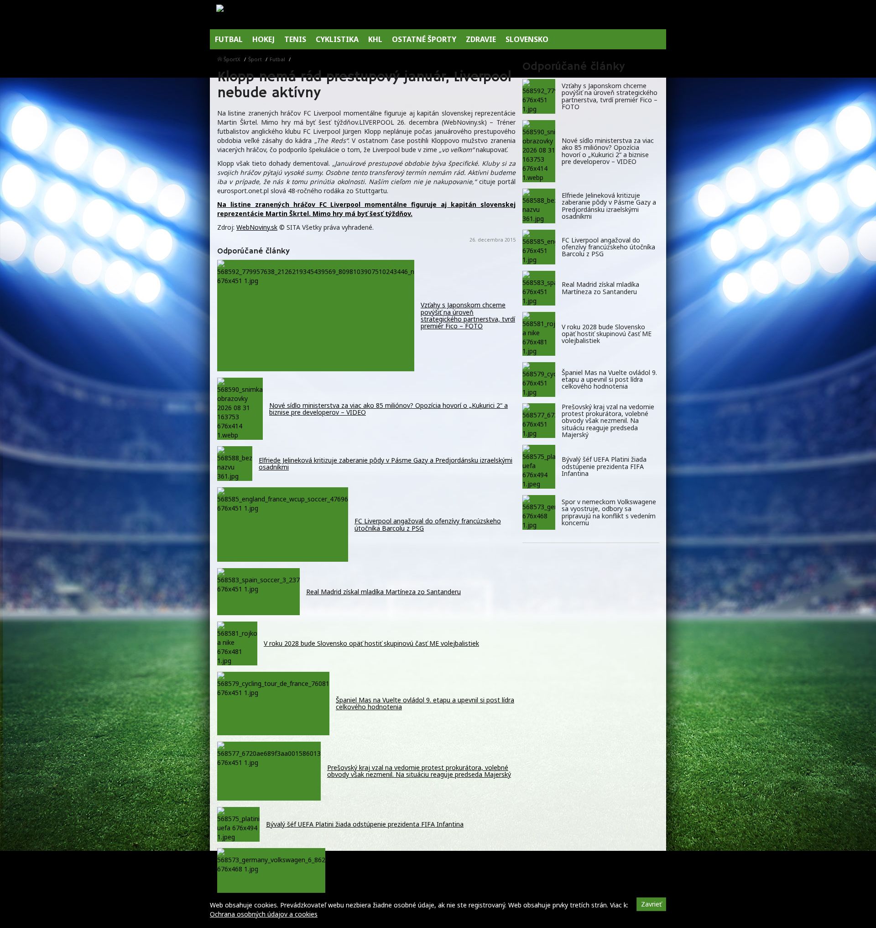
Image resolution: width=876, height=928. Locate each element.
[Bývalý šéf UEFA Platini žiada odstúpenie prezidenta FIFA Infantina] (538, 467)
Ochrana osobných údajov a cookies (264, 914)
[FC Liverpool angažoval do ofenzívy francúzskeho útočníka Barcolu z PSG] (538, 247)
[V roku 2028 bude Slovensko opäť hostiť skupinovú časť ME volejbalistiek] (538, 334)
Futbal (277, 59)
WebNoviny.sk (256, 227)
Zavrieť (651, 904)
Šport (255, 59)
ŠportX (232, 59)
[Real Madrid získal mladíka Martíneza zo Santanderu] (538, 288)
